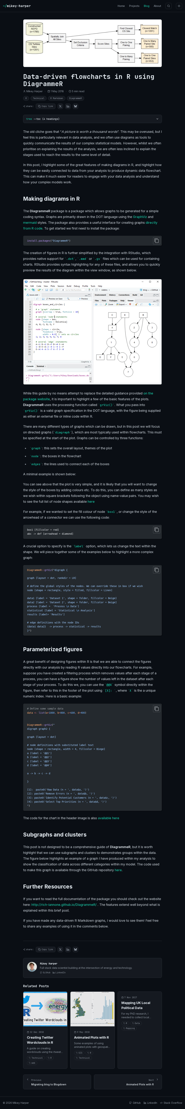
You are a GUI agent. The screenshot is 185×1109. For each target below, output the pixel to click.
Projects (134, 5)
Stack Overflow (173, 1102)
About (157, 5)
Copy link (47, 106)
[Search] (168, 6)
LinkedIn (60, 972)
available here (108, 818)
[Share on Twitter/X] (60, 106)
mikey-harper (17, 6)
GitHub (46, 972)
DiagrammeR (75, 98)
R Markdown (56, 98)
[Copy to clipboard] (156, 240)
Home (121, 5)
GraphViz (140, 217)
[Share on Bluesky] (75, 106)
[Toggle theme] (179, 6)
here (91, 501)
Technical (38, 98)
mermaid (30, 222)
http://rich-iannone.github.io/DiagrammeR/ (64, 905)
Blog (146, 5)
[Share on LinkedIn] (68, 106)
